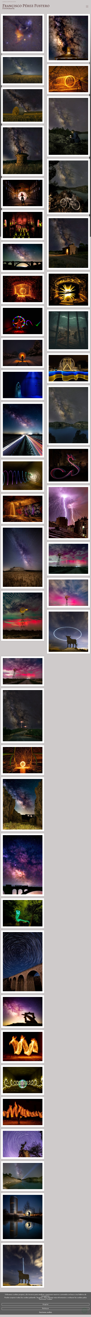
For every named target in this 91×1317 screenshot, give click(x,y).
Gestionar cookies (45, 1312)
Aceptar (45, 1304)
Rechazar (45, 1308)
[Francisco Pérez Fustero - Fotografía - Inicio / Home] (42, 6)
